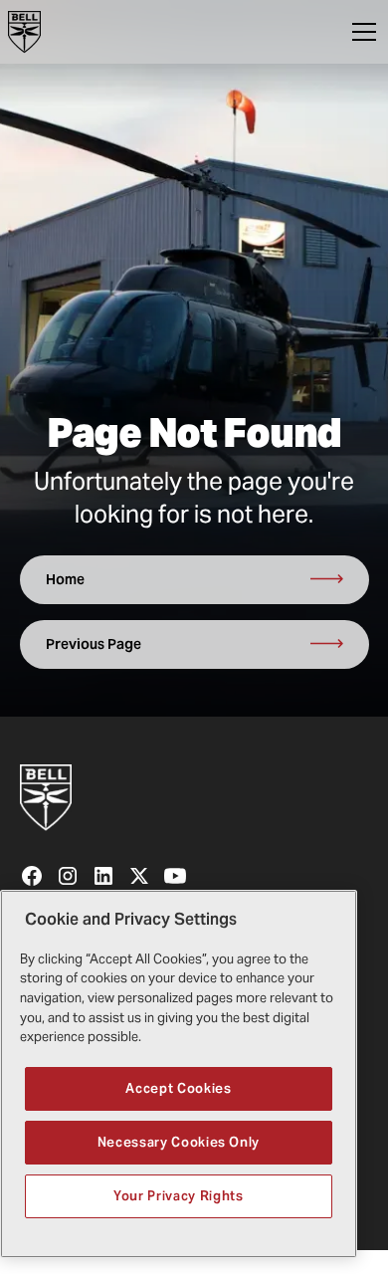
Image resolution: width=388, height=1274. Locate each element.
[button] (360, 32)
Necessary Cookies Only (178, 1142)
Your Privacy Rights (178, 1195)
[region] (178, 1074)
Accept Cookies (178, 1088)
